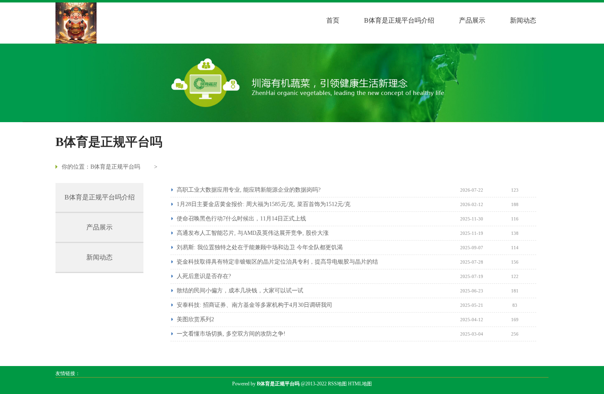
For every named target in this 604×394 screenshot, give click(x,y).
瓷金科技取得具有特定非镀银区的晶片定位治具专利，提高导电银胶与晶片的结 (277, 262)
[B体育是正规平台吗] (76, 23)
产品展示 (472, 20)
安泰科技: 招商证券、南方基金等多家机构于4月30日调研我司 (254, 305)
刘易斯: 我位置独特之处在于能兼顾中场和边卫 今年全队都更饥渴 (260, 247)
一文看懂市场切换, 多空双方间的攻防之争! (231, 334)
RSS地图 (337, 384)
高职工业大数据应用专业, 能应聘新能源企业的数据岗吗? (248, 190)
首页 (332, 20)
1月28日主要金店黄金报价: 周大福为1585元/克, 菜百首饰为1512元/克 (263, 204)
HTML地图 (360, 384)
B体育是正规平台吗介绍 (399, 20)
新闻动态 (523, 20)
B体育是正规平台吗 (115, 167)
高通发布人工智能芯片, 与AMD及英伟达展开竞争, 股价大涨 (253, 233)
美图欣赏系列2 (195, 319)
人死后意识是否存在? (204, 276)
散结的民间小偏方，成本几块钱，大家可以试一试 (240, 290)
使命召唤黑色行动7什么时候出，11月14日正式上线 (241, 219)
